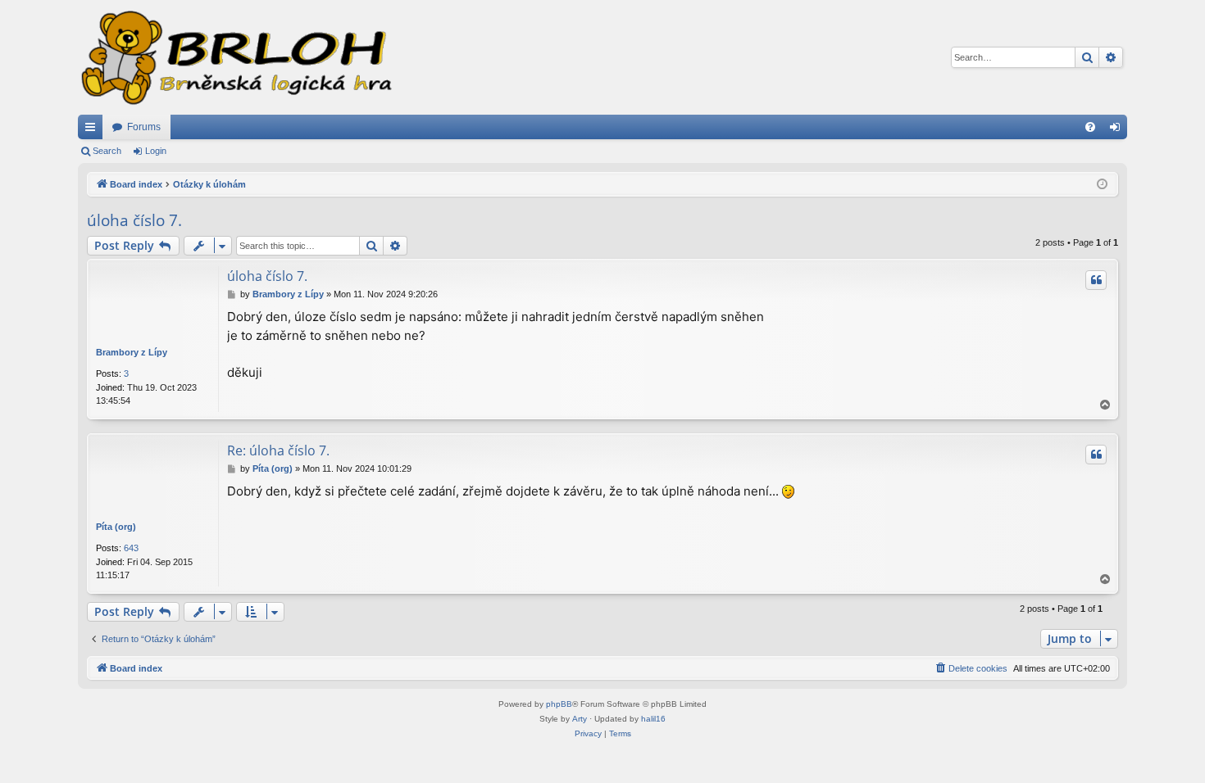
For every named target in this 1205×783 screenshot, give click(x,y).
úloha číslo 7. (134, 220)
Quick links (93, 130)
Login (155, 151)
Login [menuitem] (1118, 130)
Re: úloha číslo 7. (278, 450)
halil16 (653, 718)
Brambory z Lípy (131, 352)
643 (131, 548)
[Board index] (235, 57)
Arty (579, 718)
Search (107, 151)
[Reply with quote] (1096, 280)
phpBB (559, 703)
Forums (144, 127)
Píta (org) (116, 527)
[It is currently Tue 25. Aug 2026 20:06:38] (1102, 184)
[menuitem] (1090, 127)
